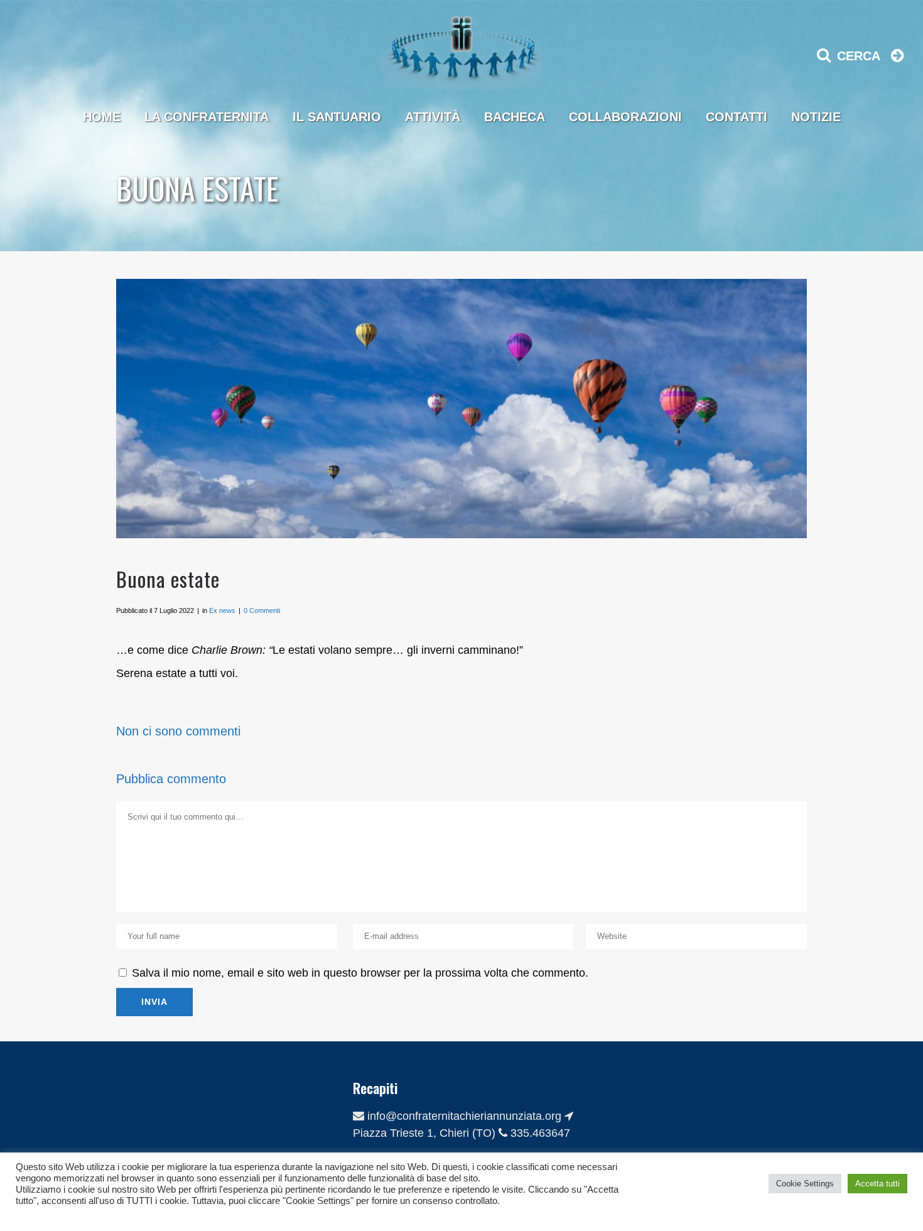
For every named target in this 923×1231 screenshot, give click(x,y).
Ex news (222, 610)
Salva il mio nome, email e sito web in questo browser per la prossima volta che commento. (360, 973)
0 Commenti (262, 610)
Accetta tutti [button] (877, 1183)
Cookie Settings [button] (805, 1183)
